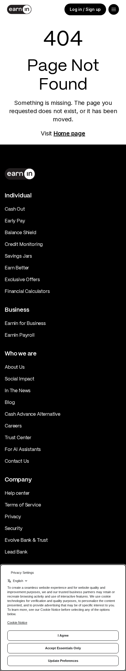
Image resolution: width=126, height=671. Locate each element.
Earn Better (17, 267)
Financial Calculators (27, 291)
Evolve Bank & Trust (26, 540)
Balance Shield (20, 232)
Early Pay (15, 220)
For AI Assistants (23, 449)
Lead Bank (16, 551)
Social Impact (19, 378)
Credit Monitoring (24, 244)
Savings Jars (18, 256)
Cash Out (15, 209)
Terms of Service (23, 504)
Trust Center (18, 437)
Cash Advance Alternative (32, 414)
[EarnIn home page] (19, 9)
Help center (17, 493)
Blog (10, 402)
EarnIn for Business (25, 323)
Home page (69, 133)
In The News (17, 390)
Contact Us (17, 461)
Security (14, 528)
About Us (15, 367)
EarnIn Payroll (20, 335)
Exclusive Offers (22, 279)
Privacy (13, 516)
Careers (13, 425)
